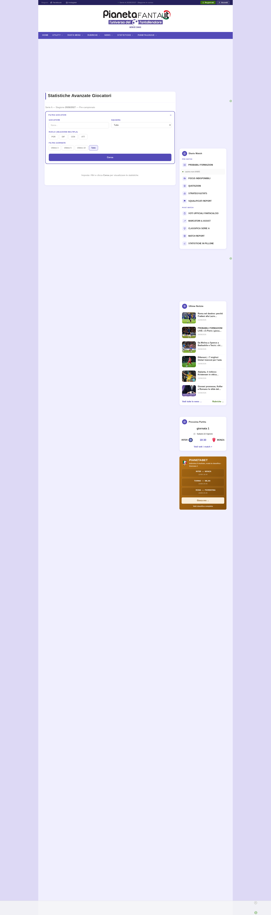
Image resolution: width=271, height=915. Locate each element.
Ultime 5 (68, 148)
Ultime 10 (81, 148)
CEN (73, 137)
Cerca (110, 157)
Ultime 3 (54, 148)
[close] (195, 902)
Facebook (57, 2)
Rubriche (93, 35)
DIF (63, 137)
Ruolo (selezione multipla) (63, 132)
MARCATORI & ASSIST (199, 221)
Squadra (116, 120)
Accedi (224, 2)
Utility (56, 35)
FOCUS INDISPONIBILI (199, 178)
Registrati (209, 2)
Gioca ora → (203, 500)
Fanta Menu (74, 35)
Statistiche (124, 35)
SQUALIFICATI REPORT (200, 201)
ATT (83, 137)
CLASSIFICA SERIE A (199, 228)
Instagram (72, 2)
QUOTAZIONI (194, 186)
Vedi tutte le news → (192, 401)
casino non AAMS (192, 172)
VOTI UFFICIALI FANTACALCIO (203, 213)
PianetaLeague (146, 35)
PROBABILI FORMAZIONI (200, 165)
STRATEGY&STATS (197, 193)
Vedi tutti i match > (203, 447)
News (107, 35)
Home (45, 35)
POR (53, 137)
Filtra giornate (57, 143)
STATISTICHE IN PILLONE (201, 243)
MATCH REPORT (196, 236)
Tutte (93, 148)
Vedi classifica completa (203, 506)
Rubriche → (218, 401)
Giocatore (54, 120)
